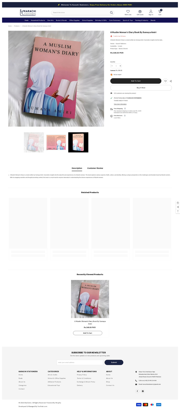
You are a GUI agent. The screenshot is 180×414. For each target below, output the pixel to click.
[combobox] (80, 12)
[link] (140, 12)
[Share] (170, 81)
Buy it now (141, 88)
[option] (56, 79)
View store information (120, 104)
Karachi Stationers (121, 43)
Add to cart (136, 81)
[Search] (82, 12)
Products (17, 26)
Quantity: (112, 62)
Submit (114, 362)
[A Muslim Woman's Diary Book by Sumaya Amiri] (90, 299)
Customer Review (95, 168)
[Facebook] (137, 391)
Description (77, 168)
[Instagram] (143, 391)
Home (10, 26)
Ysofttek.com (42, 406)
